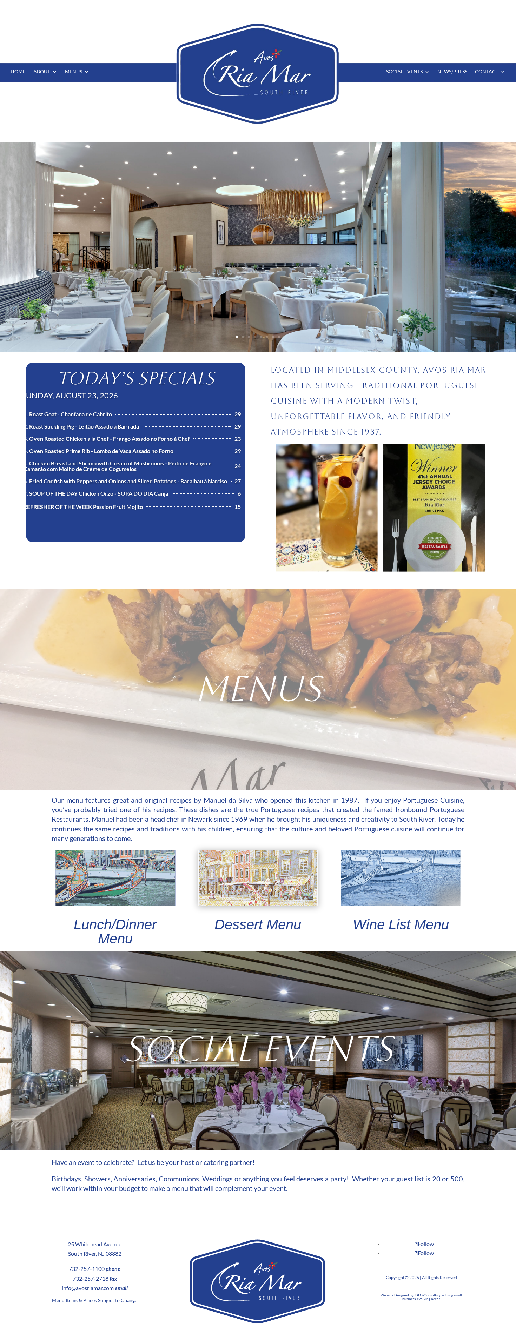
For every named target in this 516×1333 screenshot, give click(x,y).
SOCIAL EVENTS (404, 71)
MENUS (73, 71)
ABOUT (41, 71)
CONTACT (486, 71)
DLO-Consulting (428, 1295)
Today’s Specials (135, 378)
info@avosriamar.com (88, 1288)
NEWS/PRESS (452, 71)
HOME (18, 71)
